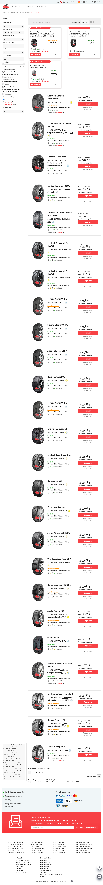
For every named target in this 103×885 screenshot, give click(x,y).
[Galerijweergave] (93, 22)
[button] (99, 867)
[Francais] (81, 1)
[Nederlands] (79, 1)
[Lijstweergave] (91, 22)
